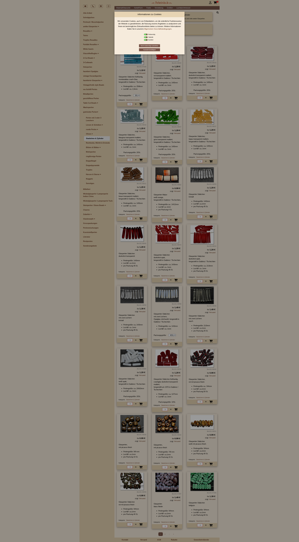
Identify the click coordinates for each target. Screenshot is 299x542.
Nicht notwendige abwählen (149, 46)
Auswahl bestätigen (149, 50)
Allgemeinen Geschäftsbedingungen (157, 29)
